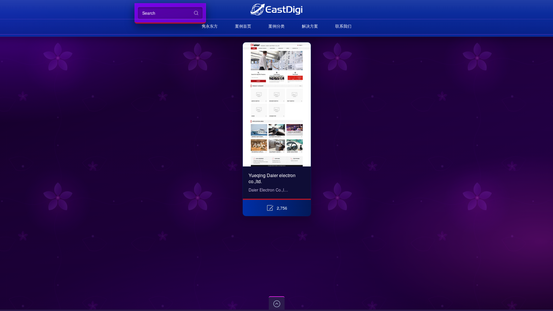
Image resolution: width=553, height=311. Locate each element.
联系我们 (343, 26)
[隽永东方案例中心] (276, 9)
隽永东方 (210, 26)
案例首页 (243, 26)
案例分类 (276, 26)
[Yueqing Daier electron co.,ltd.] (277, 45)
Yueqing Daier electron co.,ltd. (272, 178)
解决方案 (310, 26)
